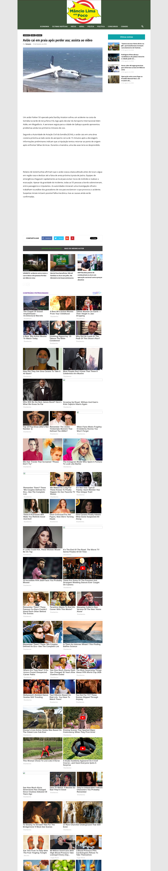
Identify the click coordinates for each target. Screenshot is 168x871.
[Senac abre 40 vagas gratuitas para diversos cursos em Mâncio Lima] (113, 68)
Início (73, 26)
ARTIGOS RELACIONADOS (52, 248)
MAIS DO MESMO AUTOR (74, 248)
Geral (81, 26)
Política (101, 26)
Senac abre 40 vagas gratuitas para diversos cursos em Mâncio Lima (133, 67)
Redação (28, 44)
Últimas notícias (60, 26)
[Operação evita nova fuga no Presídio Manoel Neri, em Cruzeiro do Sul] (113, 79)
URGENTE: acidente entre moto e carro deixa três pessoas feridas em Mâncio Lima (35, 275)
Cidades (124, 26)
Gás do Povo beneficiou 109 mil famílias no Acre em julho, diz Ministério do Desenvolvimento (62, 275)
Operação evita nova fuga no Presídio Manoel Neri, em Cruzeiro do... (132, 78)
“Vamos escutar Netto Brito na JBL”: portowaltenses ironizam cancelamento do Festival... (132, 46)
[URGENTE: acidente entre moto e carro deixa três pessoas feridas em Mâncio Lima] (35, 262)
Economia (44, 26)
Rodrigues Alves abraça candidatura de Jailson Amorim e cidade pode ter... (132, 57)
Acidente (26, 35)
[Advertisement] (63, 105)
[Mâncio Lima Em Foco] (84, 12)
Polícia (91, 26)
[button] (142, 26)
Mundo (39, 35)
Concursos (113, 26)
